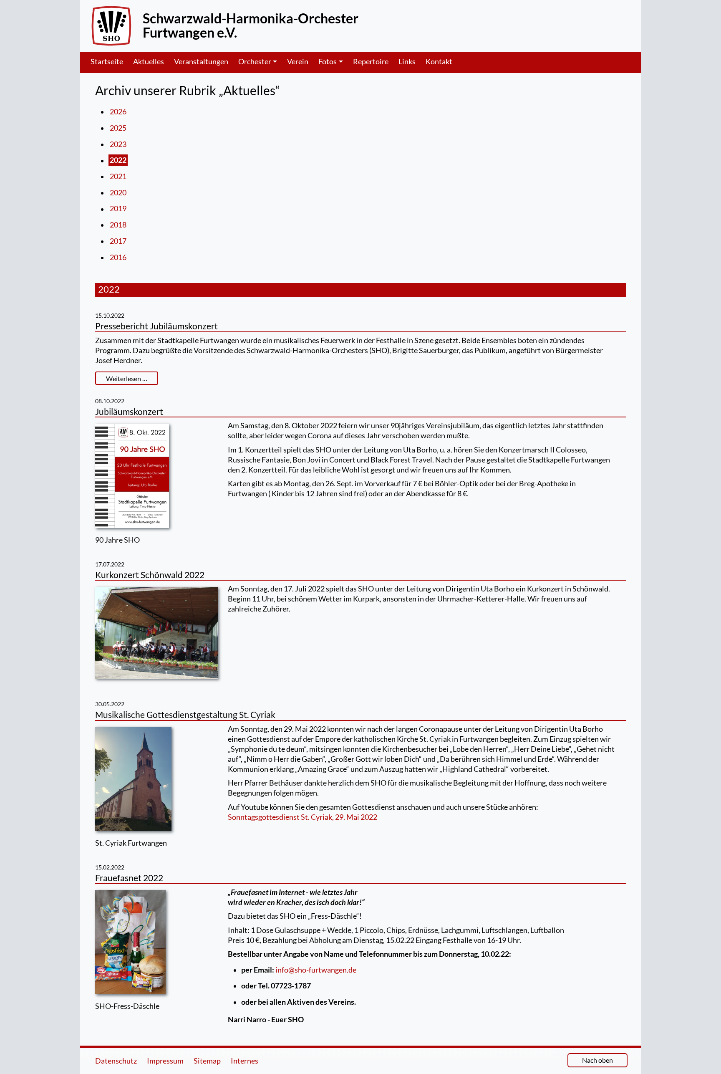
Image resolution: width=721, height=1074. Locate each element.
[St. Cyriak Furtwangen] (133, 781)
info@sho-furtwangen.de (315, 969)
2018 (118, 224)
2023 (118, 144)
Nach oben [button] (597, 1060)
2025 (118, 128)
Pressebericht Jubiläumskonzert (156, 326)
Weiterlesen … (126, 378)
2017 (118, 241)
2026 (118, 111)
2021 (118, 176)
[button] (262, 62)
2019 (118, 209)
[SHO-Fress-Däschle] (130, 944)
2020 (118, 192)
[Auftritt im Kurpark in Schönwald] (156, 635)
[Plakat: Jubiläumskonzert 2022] (132, 477)
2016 (118, 257)
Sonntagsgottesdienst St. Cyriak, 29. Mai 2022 (302, 817)
